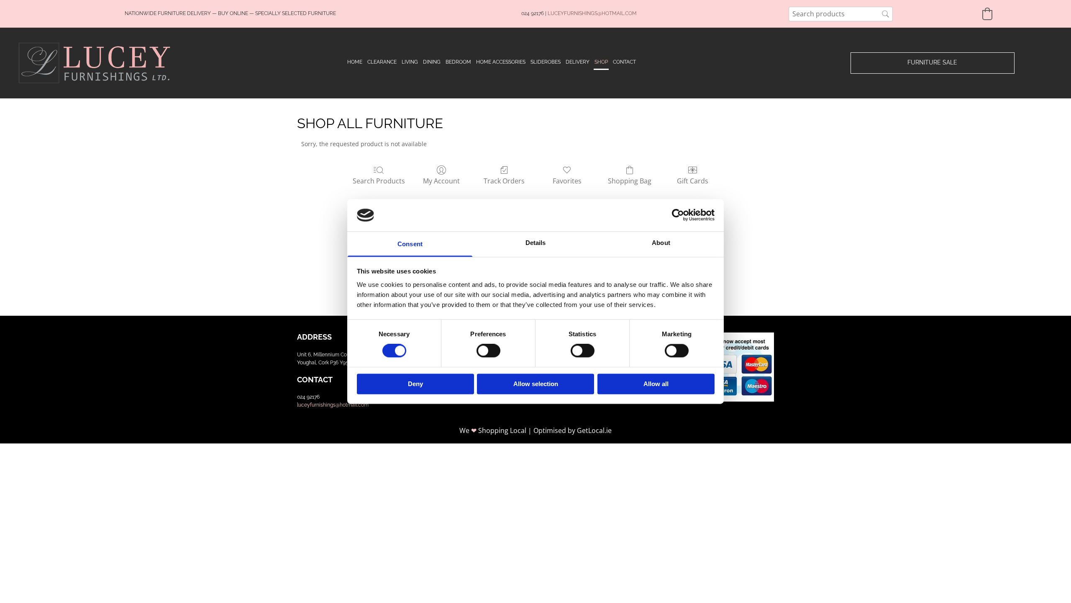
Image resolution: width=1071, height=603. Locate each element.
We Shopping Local (492, 430)
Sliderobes (545, 62)
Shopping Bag (629, 180)
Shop (601, 62)
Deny (415, 383)
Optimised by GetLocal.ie (572, 430)
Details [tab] (535, 242)
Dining (432, 62)
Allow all (656, 383)
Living (410, 62)
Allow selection (535, 383)
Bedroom (458, 62)
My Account (441, 180)
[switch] (488, 351)
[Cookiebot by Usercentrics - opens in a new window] (678, 215)
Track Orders (504, 180)
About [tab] (661, 242)
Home (354, 62)
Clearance (382, 62)
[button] (933, 62)
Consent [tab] (410, 243)
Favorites (567, 180)
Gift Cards (692, 180)
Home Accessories (500, 62)
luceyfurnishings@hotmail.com (333, 405)
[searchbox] (841, 14)
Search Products (379, 180)
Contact (624, 62)
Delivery (577, 62)
